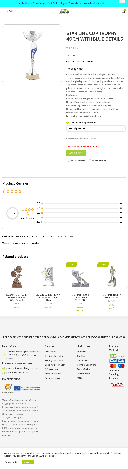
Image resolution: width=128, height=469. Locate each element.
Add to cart (76, 153)
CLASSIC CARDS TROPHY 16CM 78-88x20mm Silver (48, 298)
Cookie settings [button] (12, 462)
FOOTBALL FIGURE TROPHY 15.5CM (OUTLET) (79, 298)
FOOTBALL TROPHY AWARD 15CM (111, 296)
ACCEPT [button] (28, 462)
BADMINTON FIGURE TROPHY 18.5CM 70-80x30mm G (16, 298)
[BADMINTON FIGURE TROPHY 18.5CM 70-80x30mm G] (16, 276)
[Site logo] (64, 10)
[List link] (21, 368)
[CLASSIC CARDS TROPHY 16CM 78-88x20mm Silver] (48, 276)
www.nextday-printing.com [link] (108, 337)
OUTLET (17, 304)
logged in (19, 243)
